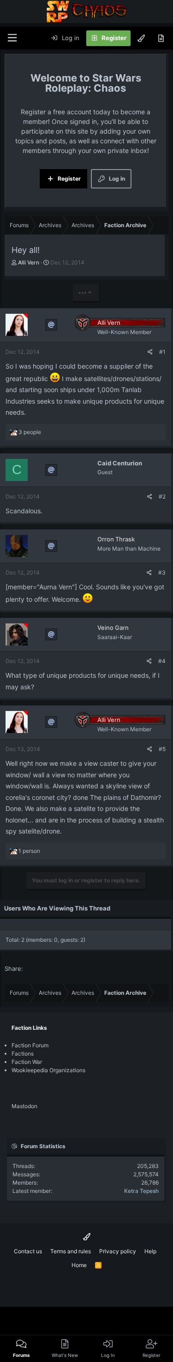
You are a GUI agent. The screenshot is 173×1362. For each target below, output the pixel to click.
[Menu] (12, 38)
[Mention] (51, 325)
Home (79, 1265)
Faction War (27, 1061)
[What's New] (160, 38)
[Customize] (141, 38)
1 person (29, 850)
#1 (162, 351)
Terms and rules (70, 1251)
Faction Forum (30, 1045)
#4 (162, 661)
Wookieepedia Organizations (48, 1070)
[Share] (150, 352)
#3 (162, 572)
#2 (162, 496)
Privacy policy (117, 1251)
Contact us (28, 1251)
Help (150, 1251)
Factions (23, 1053)
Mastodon (24, 1106)
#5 (162, 749)
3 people (29, 432)
